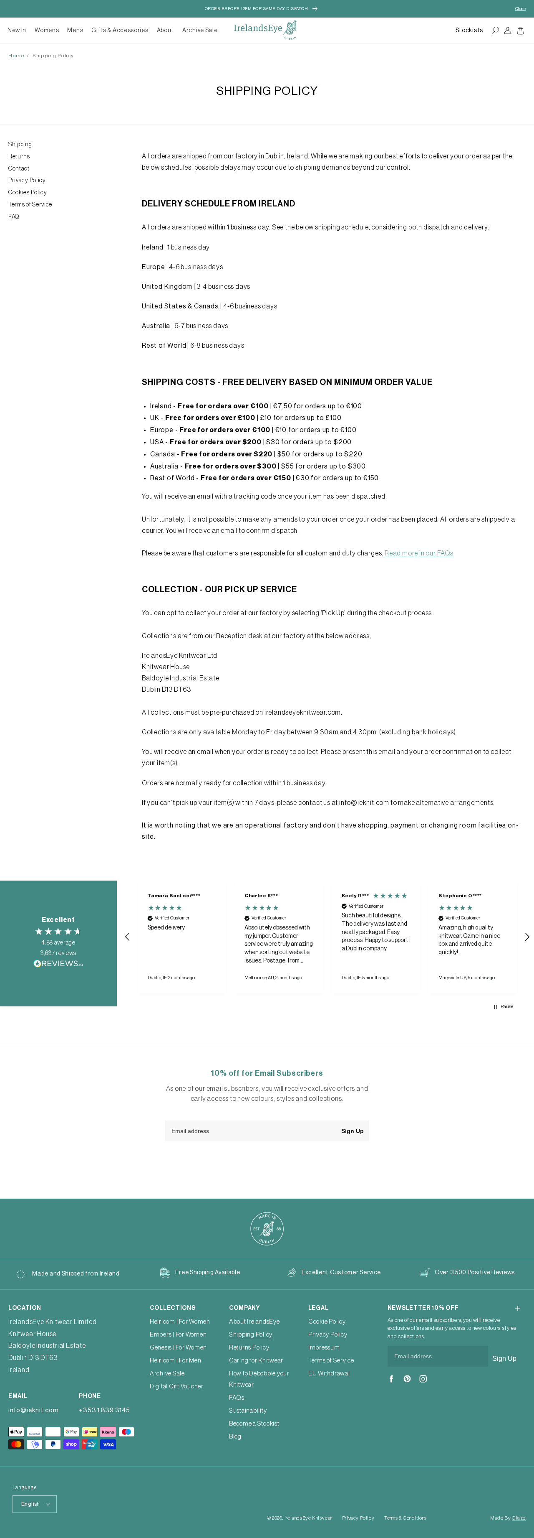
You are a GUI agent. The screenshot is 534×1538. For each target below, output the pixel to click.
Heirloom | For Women (180, 1322)
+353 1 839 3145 (104, 1410)
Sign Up (352, 1131)
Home (16, 55)
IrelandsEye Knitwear (308, 1517)
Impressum (324, 1347)
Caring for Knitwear (256, 1360)
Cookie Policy (327, 1322)
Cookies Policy (27, 193)
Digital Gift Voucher (177, 1386)
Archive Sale (199, 30)
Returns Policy (249, 1347)
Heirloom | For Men (176, 1360)
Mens (75, 30)
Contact (19, 169)
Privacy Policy (27, 180)
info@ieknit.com (33, 1410)
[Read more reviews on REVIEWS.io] (58, 966)
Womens (47, 30)
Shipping (20, 145)
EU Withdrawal (329, 1373)
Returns (19, 157)
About (165, 30)
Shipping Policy (53, 55)
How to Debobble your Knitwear (259, 1379)
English (30, 1504)
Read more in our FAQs (419, 553)
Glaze (519, 1517)
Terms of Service (30, 205)
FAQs (236, 1398)
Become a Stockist (254, 1424)
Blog (235, 1437)
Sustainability (248, 1411)
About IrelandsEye (254, 1322)
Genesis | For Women (178, 1347)
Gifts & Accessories (119, 30)
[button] (46, 30)
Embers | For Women (178, 1335)
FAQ (13, 217)
